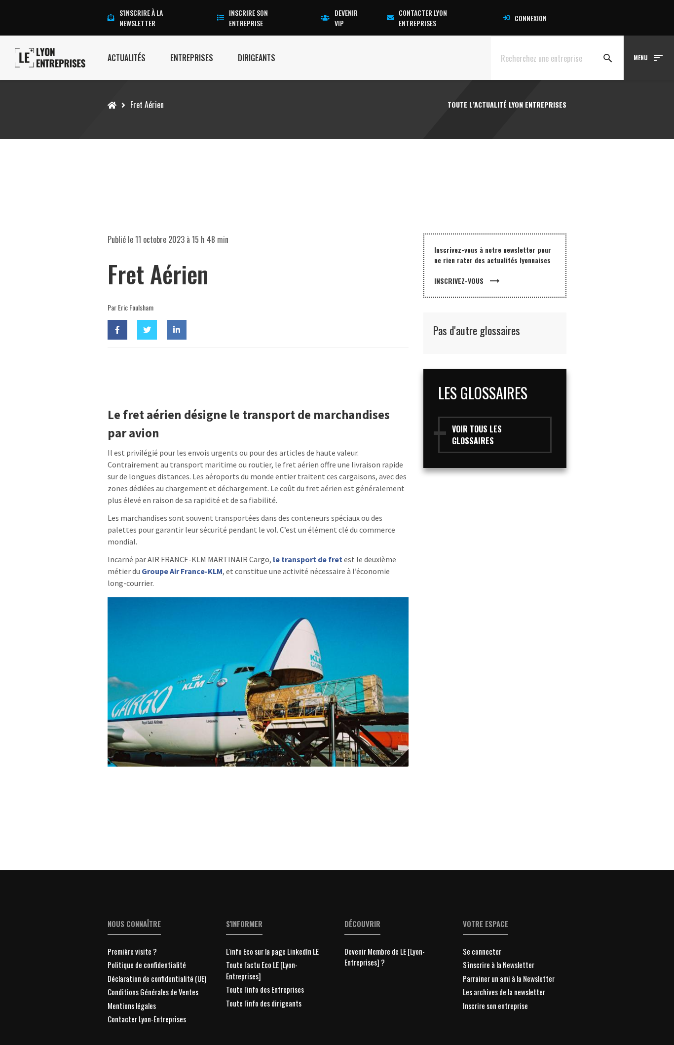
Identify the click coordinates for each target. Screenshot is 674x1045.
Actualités (127, 58)
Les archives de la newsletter (504, 991)
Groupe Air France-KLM (182, 571)
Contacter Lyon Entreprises (423, 17)
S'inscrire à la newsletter (141, 17)
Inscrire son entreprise (248, 17)
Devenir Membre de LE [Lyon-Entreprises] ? (384, 957)
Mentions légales (132, 1005)
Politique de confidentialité (147, 964)
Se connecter (482, 951)
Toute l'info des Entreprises (265, 989)
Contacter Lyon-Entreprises (147, 1018)
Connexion (531, 18)
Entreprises (191, 58)
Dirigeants (256, 58)
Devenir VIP (346, 17)
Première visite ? (132, 951)
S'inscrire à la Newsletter (498, 964)
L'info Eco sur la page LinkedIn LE (272, 951)
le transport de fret (307, 559)
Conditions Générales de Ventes (153, 991)
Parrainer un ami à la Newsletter (509, 978)
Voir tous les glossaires (477, 435)
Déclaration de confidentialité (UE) (157, 978)
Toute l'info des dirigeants (263, 1003)
